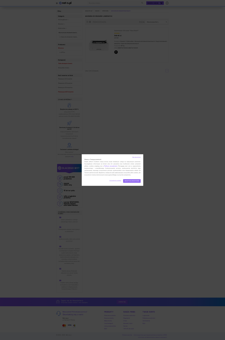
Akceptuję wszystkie (131, 181)
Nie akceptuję (136, 157)
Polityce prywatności (110, 166)
